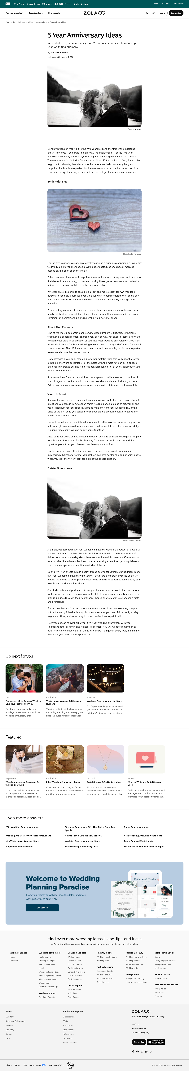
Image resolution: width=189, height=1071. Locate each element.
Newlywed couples (163, 964)
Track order (68, 1025)
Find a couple (54, 13)
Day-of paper (73, 997)
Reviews (9, 1025)
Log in (134, 1024)
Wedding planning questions (51, 975)
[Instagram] (146, 1052)
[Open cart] (153, 13)
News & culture (161, 978)
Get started (139, 1042)
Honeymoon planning (135, 978)
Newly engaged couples (165, 960)
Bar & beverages (75, 979)
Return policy (68, 1034)
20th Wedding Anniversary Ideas (22, 827)
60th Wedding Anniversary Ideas (81, 846)
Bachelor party (103, 982)
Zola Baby (155, 4)
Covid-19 (158, 996)
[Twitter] (142, 1052)
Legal (41, 968)
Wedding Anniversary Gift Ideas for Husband (28, 835)
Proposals (14, 960)
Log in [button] (162, 13)
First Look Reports (47, 997)
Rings (12, 957)
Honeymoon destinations (136, 982)
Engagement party (105, 971)
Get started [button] (176, 13)
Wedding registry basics (107, 957)
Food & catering (75, 964)
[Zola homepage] (94, 13)
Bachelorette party (105, 978)
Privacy (9, 1065)
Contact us (67, 1038)
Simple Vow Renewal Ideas (19, 846)
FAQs (65, 1021)
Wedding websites (47, 964)
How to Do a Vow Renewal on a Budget (144, 846)
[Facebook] (133, 1052)
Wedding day (44, 983)
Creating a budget (47, 960)
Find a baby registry (140, 1033)
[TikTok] (150, 1052)
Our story (10, 1017)
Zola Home (165, 4)
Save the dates (74, 989)
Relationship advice (25, 22)
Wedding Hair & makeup (136, 957)
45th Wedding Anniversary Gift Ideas (143, 835)
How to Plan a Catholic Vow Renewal (83, 835)
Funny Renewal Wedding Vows (139, 841)
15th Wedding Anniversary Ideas (22, 841)
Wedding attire (132, 968)
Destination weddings (48, 987)
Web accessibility (56, 1065)
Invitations (72, 993)
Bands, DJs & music (76, 972)
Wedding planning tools (49, 972)
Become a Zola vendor (15, 1021)
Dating (157, 957)
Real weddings (45, 957)
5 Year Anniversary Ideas (136, 827)
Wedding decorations (48, 979)
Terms (68, 4)
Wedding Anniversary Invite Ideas (82, 841)
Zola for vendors (177, 4)
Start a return (69, 1030)
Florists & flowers (75, 968)
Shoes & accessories (134, 964)
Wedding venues (75, 957)
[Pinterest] (137, 1052)
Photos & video (74, 960)
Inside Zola (159, 992)
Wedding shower (104, 975)
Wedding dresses (133, 960)
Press (8, 1038)
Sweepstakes (160, 989)
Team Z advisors (70, 1042)
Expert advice (35, 13)
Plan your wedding (14, 13)
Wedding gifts (103, 960)
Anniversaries (40, 22)
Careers (9, 1034)
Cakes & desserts (75, 975)
